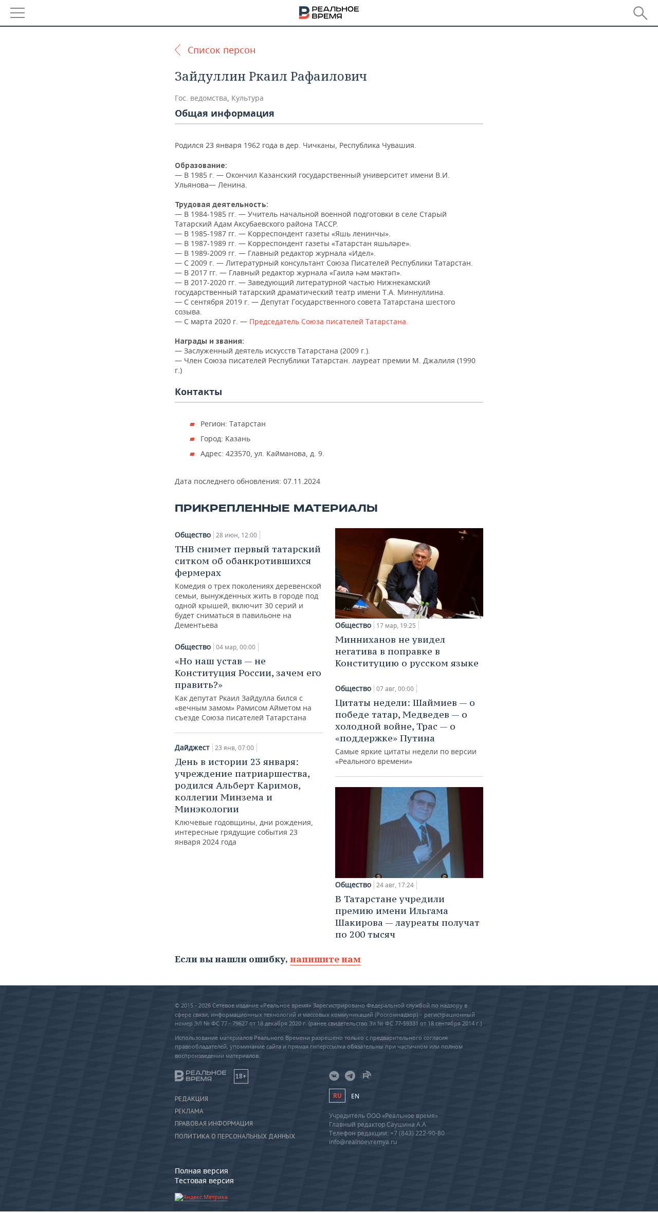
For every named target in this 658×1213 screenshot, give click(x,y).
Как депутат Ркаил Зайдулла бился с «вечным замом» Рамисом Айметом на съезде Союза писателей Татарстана (248, 688)
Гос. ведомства (201, 98)
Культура (247, 98)
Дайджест (192, 747)
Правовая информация (214, 1123)
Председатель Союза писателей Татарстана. (328, 321)
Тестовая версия (204, 1180)
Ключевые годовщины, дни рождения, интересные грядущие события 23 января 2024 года (244, 801)
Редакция (191, 1099)
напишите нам (325, 959)
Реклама (189, 1111)
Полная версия (201, 1170)
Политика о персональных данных (235, 1136)
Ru (337, 1095)
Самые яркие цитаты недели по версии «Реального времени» (406, 731)
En (355, 1096)
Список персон (221, 50)
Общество (193, 535)
